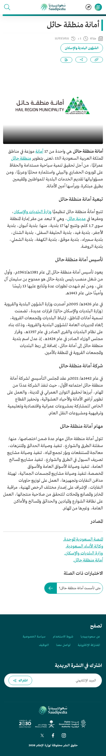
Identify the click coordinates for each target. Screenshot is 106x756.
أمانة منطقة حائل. (88, 560)
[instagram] (63, 735)
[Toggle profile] (98, 7)
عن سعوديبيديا (90, 637)
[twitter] (42, 735)
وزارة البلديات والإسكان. (83, 553)
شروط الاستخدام (63, 637)
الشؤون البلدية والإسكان (82, 48)
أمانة (39, 151)
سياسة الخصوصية (34, 637)
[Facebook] (53, 735)
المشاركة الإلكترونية (89, 645)
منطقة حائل (21, 158)
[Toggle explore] (88, 7)
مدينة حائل (76, 219)
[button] (7, 7)
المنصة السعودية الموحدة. (83, 539)
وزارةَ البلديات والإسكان (32, 212)
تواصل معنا (63, 645)
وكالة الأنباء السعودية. (84, 546)
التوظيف (44, 645)
